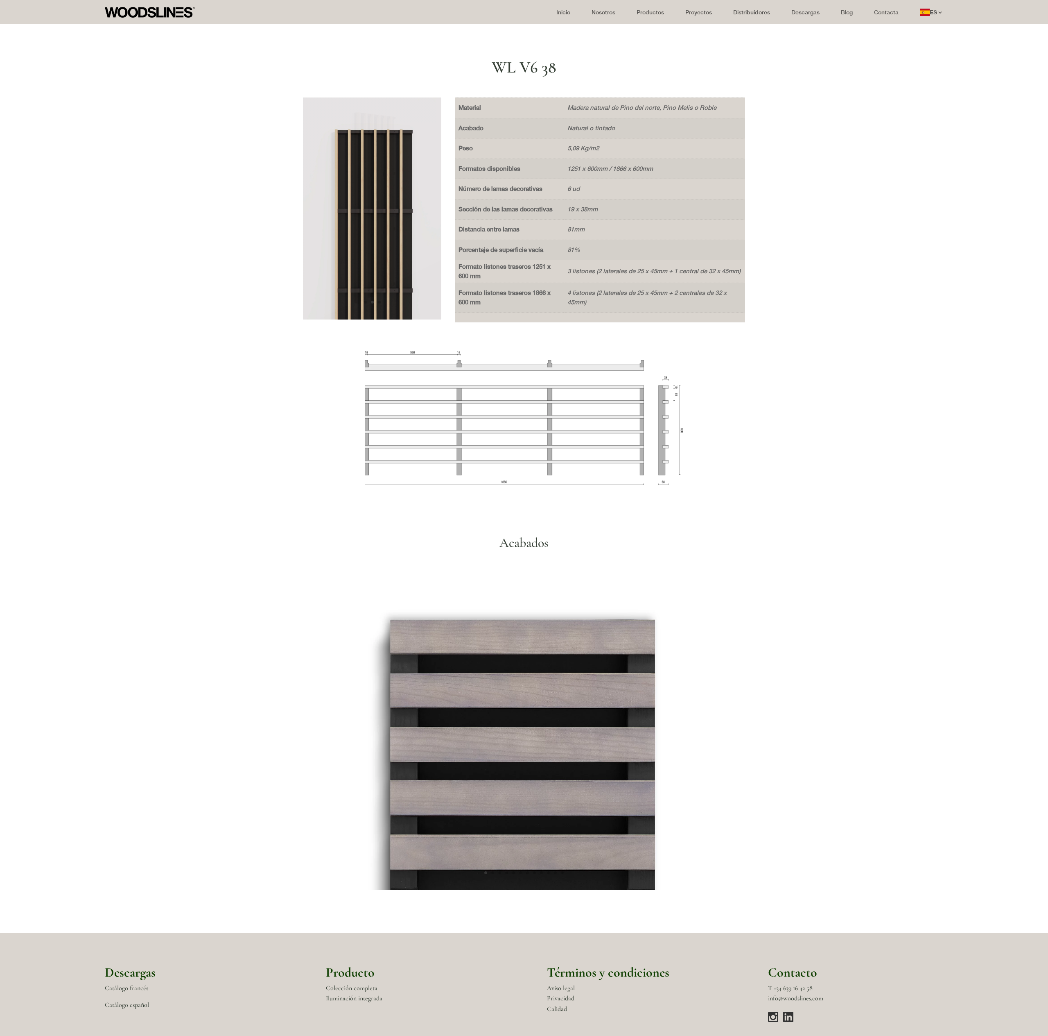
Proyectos (698, 12)
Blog (847, 12)
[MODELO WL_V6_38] (524, 482)
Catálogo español (127, 1005)
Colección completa (351, 988)
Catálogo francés (126, 988)
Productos (650, 12)
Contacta (886, 12)
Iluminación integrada (354, 998)
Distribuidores (751, 12)
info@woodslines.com (795, 998)
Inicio (563, 12)
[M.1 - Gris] (524, 887)
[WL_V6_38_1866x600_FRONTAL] (372, 317)
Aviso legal (561, 988)
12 (562, 872)
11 (555, 872)
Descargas (805, 12)
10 (548, 872)
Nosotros (603, 12)
